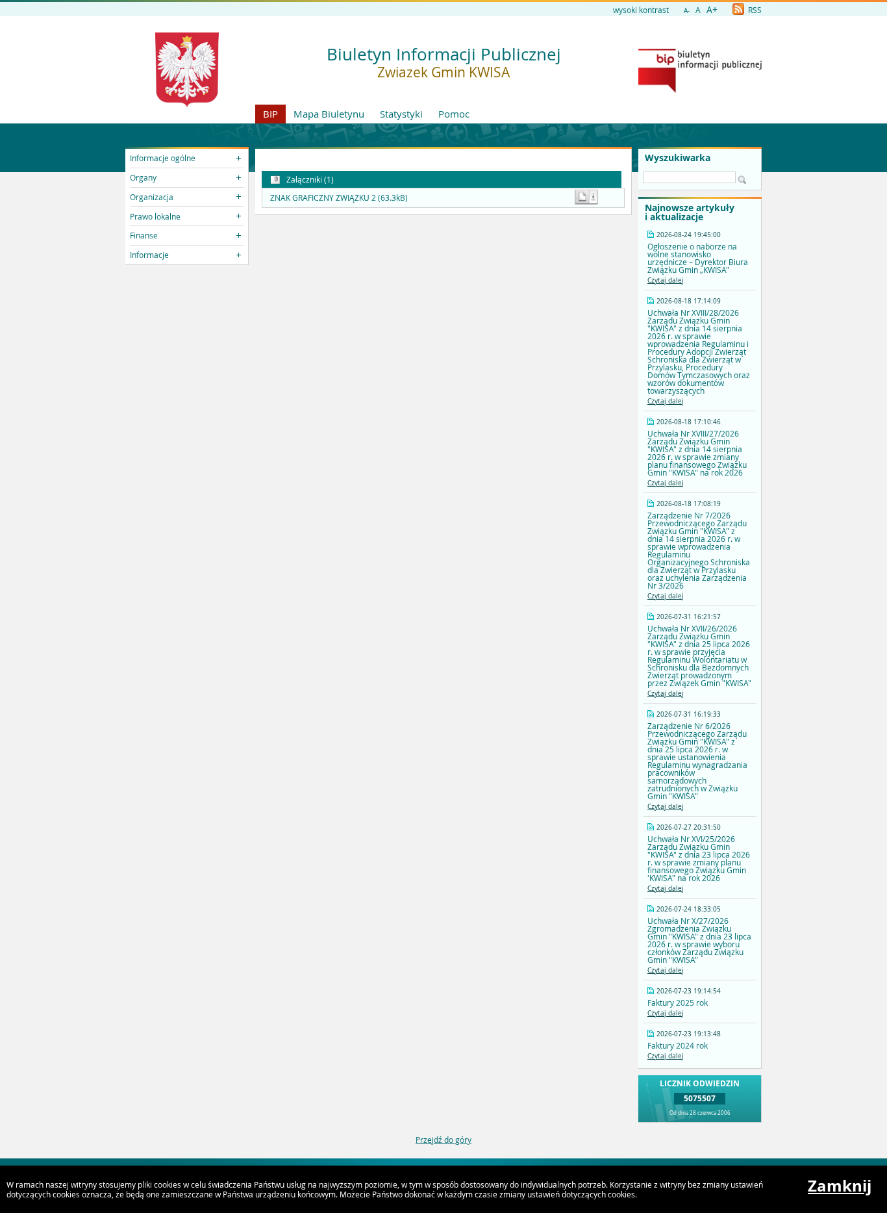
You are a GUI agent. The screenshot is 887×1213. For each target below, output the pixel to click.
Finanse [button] (144, 235)
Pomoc (453, 113)
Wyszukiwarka (677, 157)
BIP (270, 113)
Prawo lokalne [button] (155, 216)
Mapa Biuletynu (329, 113)
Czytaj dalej (665, 280)
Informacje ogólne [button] (162, 158)
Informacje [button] (149, 254)
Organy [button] (143, 177)
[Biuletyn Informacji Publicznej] (700, 89)
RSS (754, 10)
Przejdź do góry (443, 1139)
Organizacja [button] (151, 197)
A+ (712, 9)
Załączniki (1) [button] (309, 179)
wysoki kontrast (641, 10)
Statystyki (401, 113)
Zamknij (839, 1186)
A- (687, 10)
